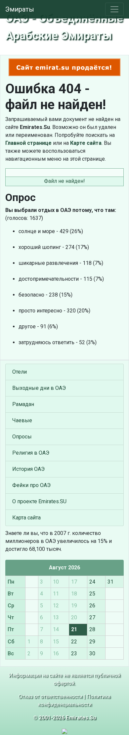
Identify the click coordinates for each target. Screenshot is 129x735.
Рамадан (23, 404)
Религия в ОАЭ (30, 453)
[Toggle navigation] (114, 9)
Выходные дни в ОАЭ (39, 388)
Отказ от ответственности (50, 696)
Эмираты (19, 9)
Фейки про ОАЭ (31, 485)
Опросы (22, 436)
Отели (19, 372)
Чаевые (22, 420)
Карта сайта (26, 517)
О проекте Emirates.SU (39, 501)
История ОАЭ (28, 469)
